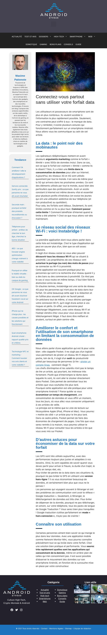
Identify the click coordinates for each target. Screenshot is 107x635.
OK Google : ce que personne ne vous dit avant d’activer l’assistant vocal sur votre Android (20, 295)
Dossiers (43, 37)
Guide (78, 44)
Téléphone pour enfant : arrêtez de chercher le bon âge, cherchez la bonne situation (20, 233)
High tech (59, 37)
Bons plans (55, 44)
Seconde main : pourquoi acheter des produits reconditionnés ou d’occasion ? (19, 211)
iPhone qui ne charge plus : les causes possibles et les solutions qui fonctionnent (20, 317)
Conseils (68, 44)
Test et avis (30, 37)
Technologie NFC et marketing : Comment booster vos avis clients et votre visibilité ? (20, 358)
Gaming (43, 44)
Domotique (31, 44)
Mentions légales (56, 628)
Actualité (17, 37)
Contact (44, 628)
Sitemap (68, 628)
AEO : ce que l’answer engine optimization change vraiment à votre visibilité (20, 255)
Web (90, 37)
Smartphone (76, 37)
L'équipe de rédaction (82, 628)
